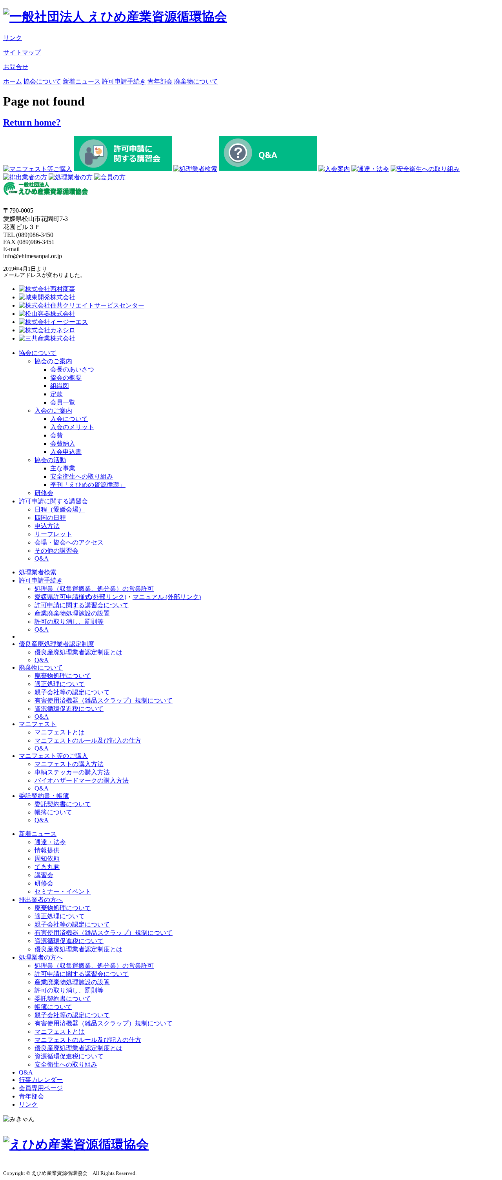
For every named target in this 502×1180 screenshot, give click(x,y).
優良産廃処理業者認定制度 (56, 644)
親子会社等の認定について (72, 692)
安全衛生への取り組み (81, 476)
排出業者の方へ (41, 899)
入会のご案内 (53, 410)
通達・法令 (50, 842)
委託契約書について (63, 804)
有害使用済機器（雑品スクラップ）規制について (104, 700)
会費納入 (62, 443)
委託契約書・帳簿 (44, 795)
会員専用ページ (41, 1088)
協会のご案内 (53, 361)
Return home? (32, 122)
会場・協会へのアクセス (69, 542)
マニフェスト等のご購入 (53, 755)
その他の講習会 (56, 550)
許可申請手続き (124, 81)
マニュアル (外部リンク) (167, 597)
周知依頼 (47, 858)
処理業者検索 (37, 572)
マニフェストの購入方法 (69, 764)
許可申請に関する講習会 (53, 501)
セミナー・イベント (63, 891)
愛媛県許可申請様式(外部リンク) (80, 597)
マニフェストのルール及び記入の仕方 (88, 740)
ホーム (12, 81)
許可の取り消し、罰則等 (69, 621)
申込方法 (47, 526)
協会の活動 (50, 460)
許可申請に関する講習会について (82, 605)
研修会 (44, 493)
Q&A (42, 558)
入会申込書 (66, 451)
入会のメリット (72, 427)
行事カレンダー (41, 1079)
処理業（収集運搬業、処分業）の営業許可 (94, 588)
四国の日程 (50, 517)
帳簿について (53, 812)
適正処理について (60, 684)
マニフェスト (37, 724)
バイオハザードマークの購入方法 (82, 780)
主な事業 (62, 468)
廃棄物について (196, 81)
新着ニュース (81, 81)
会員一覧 (62, 402)
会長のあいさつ (72, 369)
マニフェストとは (60, 732)
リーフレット (53, 534)
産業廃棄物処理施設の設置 (72, 613)
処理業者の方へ (41, 957)
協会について (42, 81)
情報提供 (47, 850)
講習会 (44, 875)
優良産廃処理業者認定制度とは (78, 652)
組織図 (59, 385)
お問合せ (15, 67)
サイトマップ (22, 52)
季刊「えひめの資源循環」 (88, 484)
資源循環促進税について (69, 708)
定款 (56, 394)
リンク (12, 38)
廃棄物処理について (63, 675)
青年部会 (160, 81)
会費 (56, 435)
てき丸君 (47, 866)
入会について (69, 418)
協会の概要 (66, 377)
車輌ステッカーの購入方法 (72, 772)
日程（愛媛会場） (60, 509)
